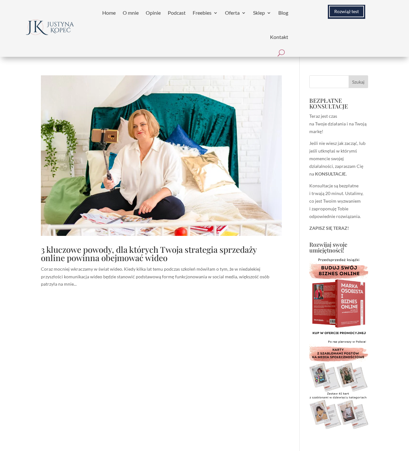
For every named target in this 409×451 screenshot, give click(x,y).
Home (109, 13)
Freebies (202, 13)
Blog (283, 13)
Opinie (153, 13)
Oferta (232, 13)
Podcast (177, 13)
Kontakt (279, 37)
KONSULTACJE (330, 174)
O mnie (131, 13)
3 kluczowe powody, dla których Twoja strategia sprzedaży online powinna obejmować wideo (149, 253)
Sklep (259, 13)
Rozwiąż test (346, 11)
